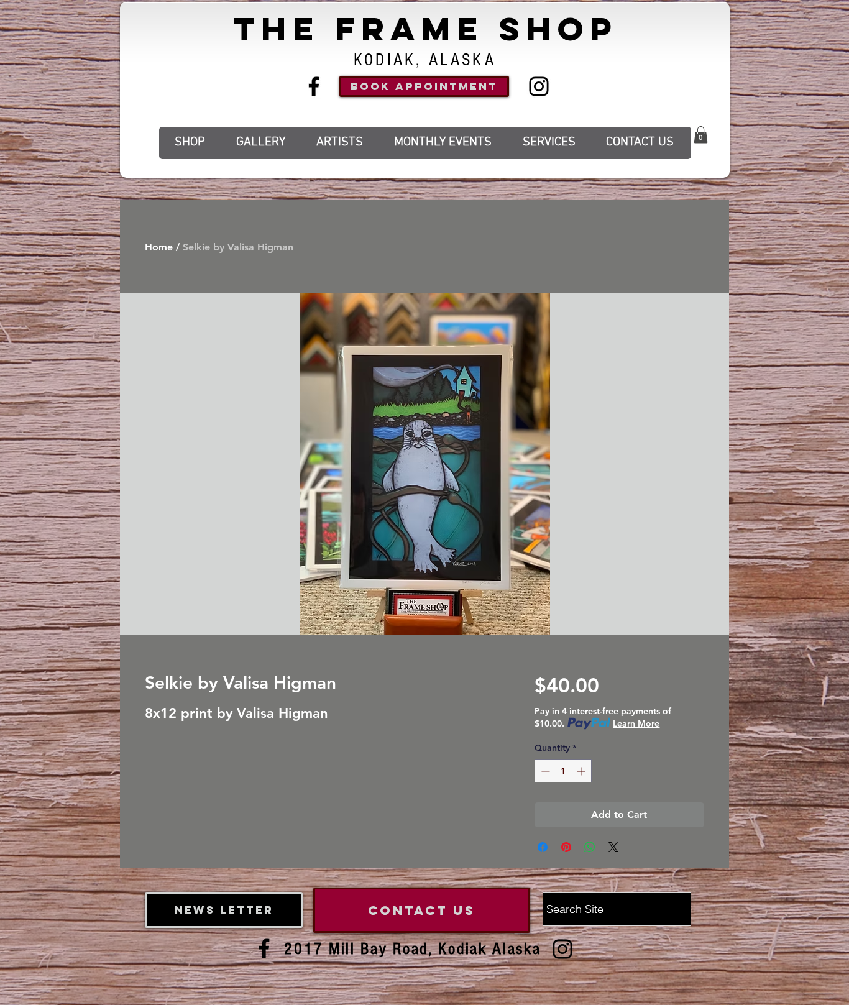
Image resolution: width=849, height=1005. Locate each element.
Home (159, 247)
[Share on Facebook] (542, 847)
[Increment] (582, 771)
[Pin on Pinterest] (566, 847)
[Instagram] (539, 86)
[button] (701, 134)
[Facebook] (314, 86)
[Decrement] (544, 771)
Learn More (636, 723)
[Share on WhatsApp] (589, 847)
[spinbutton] (563, 771)
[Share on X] (613, 847)
